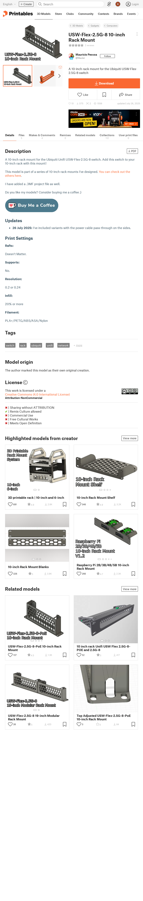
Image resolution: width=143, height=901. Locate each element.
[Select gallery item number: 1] (35, 490)
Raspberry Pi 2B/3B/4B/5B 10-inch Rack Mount (103, 566)
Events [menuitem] (131, 13)
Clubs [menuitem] (70, 13)
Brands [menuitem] (118, 13)
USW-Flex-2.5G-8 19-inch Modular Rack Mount (34, 717)
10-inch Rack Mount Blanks (28, 567)
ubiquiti (36, 345)
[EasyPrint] (109, 4)
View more (129, 438)
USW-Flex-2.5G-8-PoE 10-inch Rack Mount (35, 648)
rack (23, 345)
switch (10, 345)
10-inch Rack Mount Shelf (96, 497)
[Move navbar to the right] (137, 13)
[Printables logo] (18, 14)
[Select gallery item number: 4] (110, 490)
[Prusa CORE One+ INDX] (104, 118)
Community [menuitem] (85, 13)
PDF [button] (133, 151)
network (63, 345)
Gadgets (95, 25)
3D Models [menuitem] (43, 13)
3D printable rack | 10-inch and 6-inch (36, 497)
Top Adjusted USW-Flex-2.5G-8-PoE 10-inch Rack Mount (104, 717)
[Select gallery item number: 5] (111, 559)
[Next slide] (59, 76)
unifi (50, 345)
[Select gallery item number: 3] (107, 490)
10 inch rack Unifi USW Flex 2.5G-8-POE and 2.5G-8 (103, 648)
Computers (112, 25)
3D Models (77, 25)
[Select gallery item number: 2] (38, 490)
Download (106, 83)
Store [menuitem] (58, 13)
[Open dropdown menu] (137, 34)
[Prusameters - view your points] (117, 4)
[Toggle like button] (10, 504)
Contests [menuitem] (103, 13)
